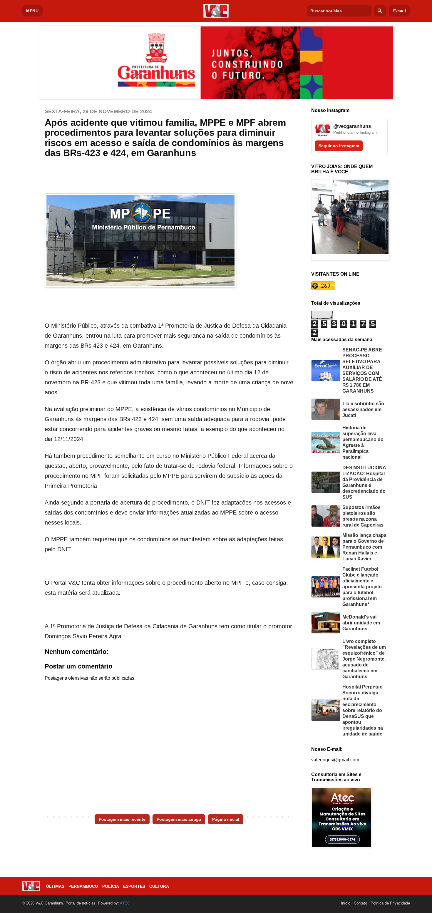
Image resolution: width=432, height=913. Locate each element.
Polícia (110, 886)
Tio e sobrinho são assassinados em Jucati (363, 409)
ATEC (125, 903)
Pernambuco (83, 886)
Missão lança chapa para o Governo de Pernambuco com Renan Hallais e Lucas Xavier (364, 547)
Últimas (55, 886)
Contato (360, 903)
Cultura (159, 886)
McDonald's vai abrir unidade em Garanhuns (361, 622)
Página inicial (225, 819)
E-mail (399, 11)
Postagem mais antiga (179, 819)
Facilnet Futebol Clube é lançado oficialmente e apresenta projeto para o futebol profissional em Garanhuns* (362, 587)
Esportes (134, 886)
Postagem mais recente (122, 819)
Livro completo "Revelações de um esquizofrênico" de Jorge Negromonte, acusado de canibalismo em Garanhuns (364, 659)
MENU (32, 11)
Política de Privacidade (390, 903)
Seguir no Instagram (339, 145)
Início (345, 903)
